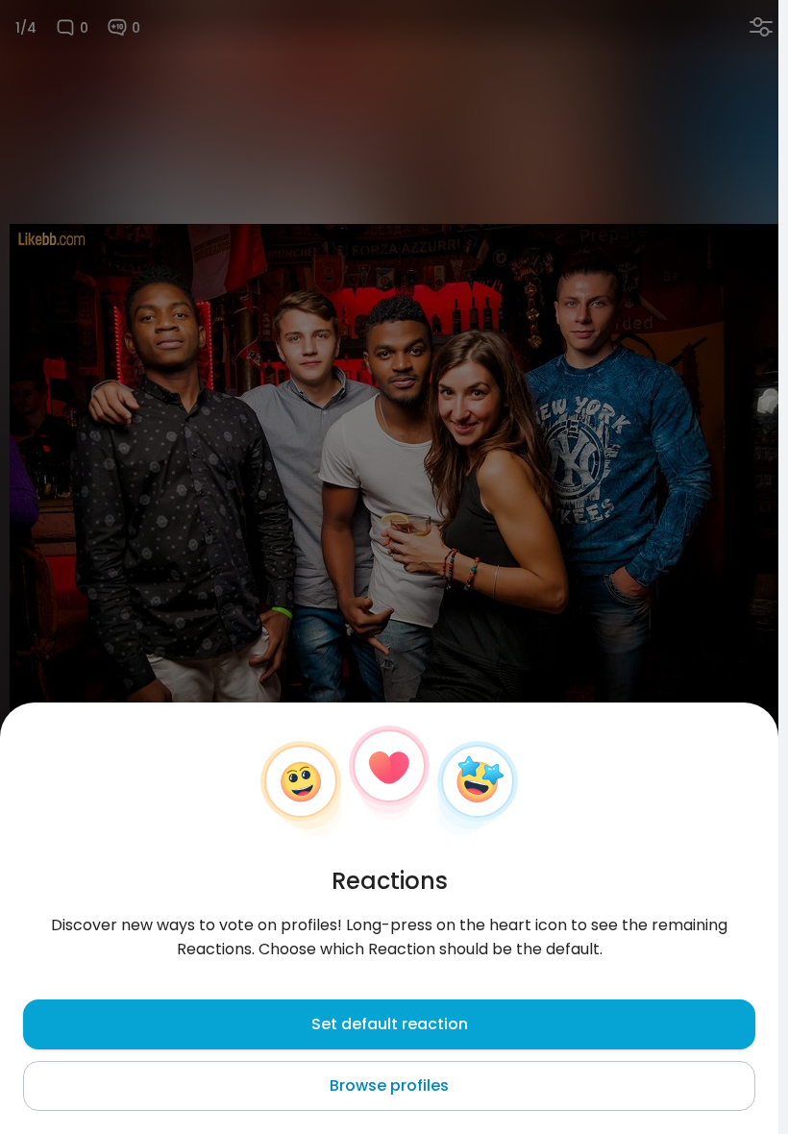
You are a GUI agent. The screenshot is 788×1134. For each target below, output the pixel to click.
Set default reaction (389, 1024)
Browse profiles (389, 1085)
